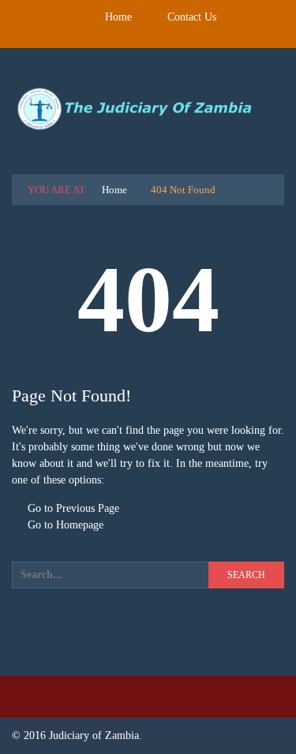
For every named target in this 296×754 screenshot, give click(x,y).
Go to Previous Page (71, 508)
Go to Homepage (63, 525)
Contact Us (191, 17)
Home (118, 17)
